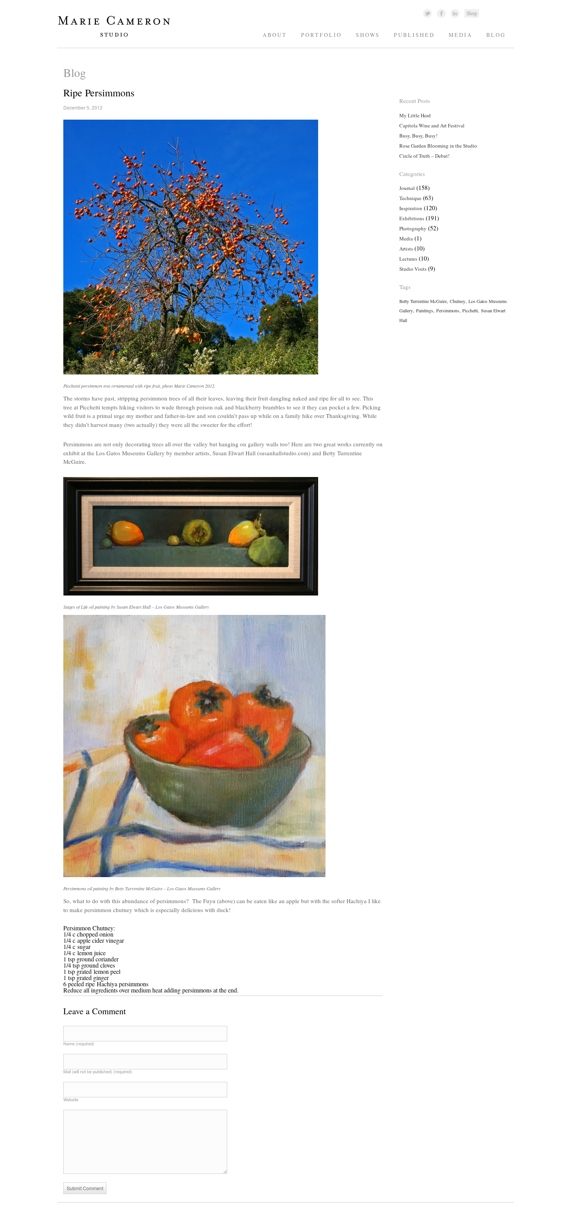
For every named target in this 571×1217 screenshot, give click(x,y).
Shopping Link (471, 13)
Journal (407, 188)
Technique (410, 198)
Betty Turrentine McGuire (423, 301)
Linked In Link (455, 13)
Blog (496, 34)
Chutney (457, 301)
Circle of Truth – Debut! (424, 155)
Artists (406, 248)
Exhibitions (411, 218)
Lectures (408, 258)
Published (414, 34)
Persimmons (447, 310)
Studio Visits (413, 268)
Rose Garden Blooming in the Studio (438, 145)
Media (460, 34)
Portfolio (321, 34)
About (275, 34)
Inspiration (410, 208)
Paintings (424, 310)
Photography (413, 228)
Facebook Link (441, 13)
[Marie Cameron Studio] (118, 36)
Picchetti (470, 310)
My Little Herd (415, 115)
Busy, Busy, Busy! (418, 135)
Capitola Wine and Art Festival (432, 125)
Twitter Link (427, 13)
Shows (368, 34)
